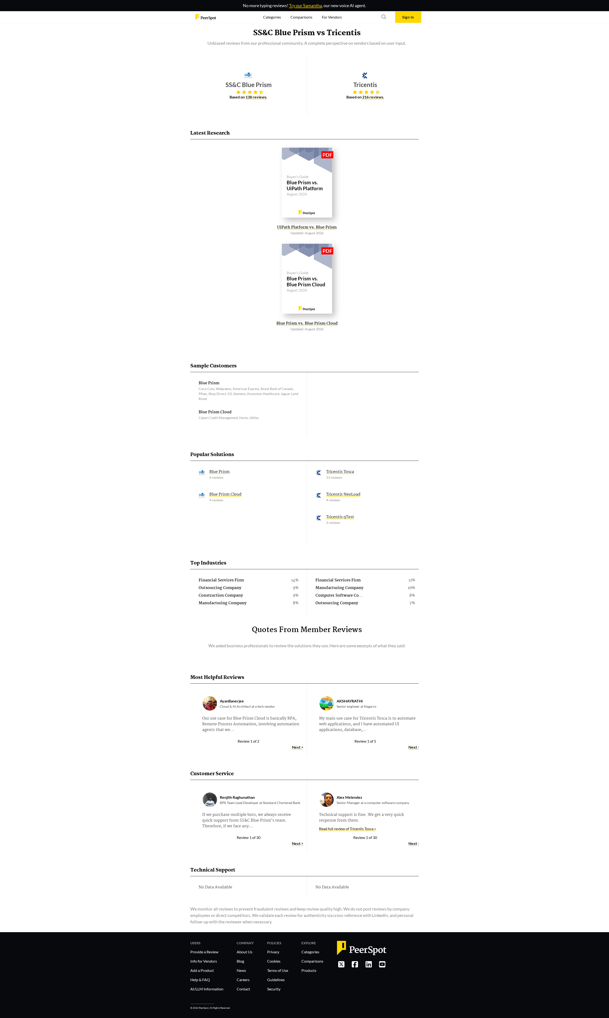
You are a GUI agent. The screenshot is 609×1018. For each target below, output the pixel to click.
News (241, 970)
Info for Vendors (203, 961)
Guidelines (276, 979)
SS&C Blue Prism (284, 33)
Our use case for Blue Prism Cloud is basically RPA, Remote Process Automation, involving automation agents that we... (250, 724)
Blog (240, 961)
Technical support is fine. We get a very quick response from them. (361, 818)
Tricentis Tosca (340, 472)
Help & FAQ (200, 979)
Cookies (273, 961)
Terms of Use (277, 970)
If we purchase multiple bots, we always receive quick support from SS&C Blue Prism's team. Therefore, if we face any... (246, 820)
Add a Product (202, 970)
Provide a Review (204, 952)
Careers (243, 979)
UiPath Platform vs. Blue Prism (307, 227)
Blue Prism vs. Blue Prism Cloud (307, 323)
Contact (243, 989)
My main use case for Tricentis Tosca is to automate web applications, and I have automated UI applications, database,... (367, 724)
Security (273, 989)
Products (308, 970)
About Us (244, 952)
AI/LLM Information (206, 989)
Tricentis (344, 33)
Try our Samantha (305, 5)
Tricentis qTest (340, 517)
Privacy (273, 952)
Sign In (408, 17)
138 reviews (256, 97)
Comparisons (312, 961)
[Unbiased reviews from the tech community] (206, 17)
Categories (310, 952)
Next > (297, 747)
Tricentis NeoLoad (343, 494)
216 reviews (372, 97)
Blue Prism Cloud (225, 494)
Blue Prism (219, 472)
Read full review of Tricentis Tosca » (347, 828)
